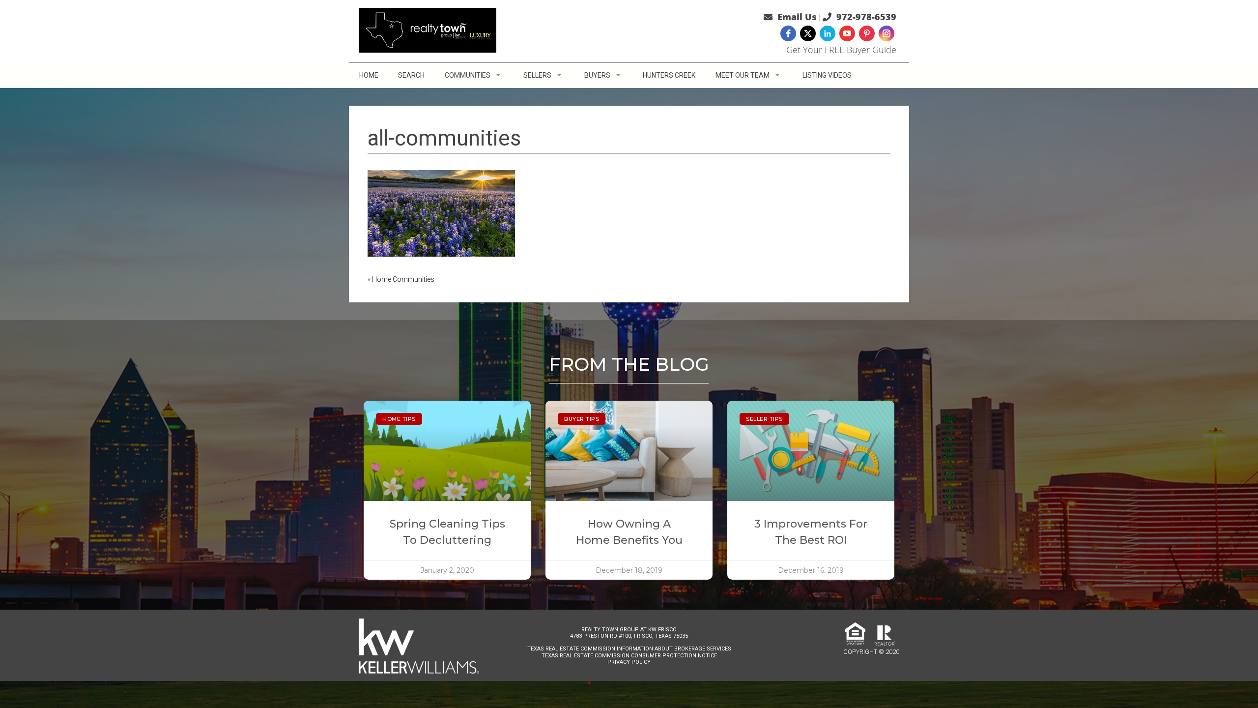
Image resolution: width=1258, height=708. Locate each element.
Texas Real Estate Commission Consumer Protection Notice (629, 655)
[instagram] (886, 33)
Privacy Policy (629, 662)
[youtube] (847, 33)
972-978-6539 (866, 16)
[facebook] (788, 33)
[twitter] (808, 33)
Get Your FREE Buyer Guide (841, 50)
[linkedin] (827, 33)
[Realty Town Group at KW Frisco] (427, 29)
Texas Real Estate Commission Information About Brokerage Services (629, 649)
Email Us (797, 16)
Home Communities (403, 279)
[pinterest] (867, 33)
